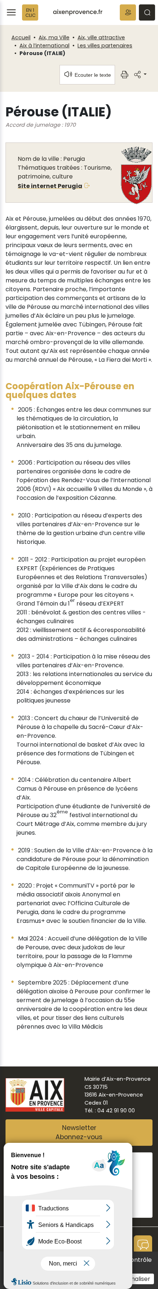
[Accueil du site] (78, 12)
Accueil (20, 37)
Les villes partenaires (105, 45)
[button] (128, 12)
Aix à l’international (44, 45)
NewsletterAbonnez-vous (79, 1132)
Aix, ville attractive (101, 37)
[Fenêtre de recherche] (147, 12)
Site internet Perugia (50, 186)
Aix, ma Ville (54, 37)
